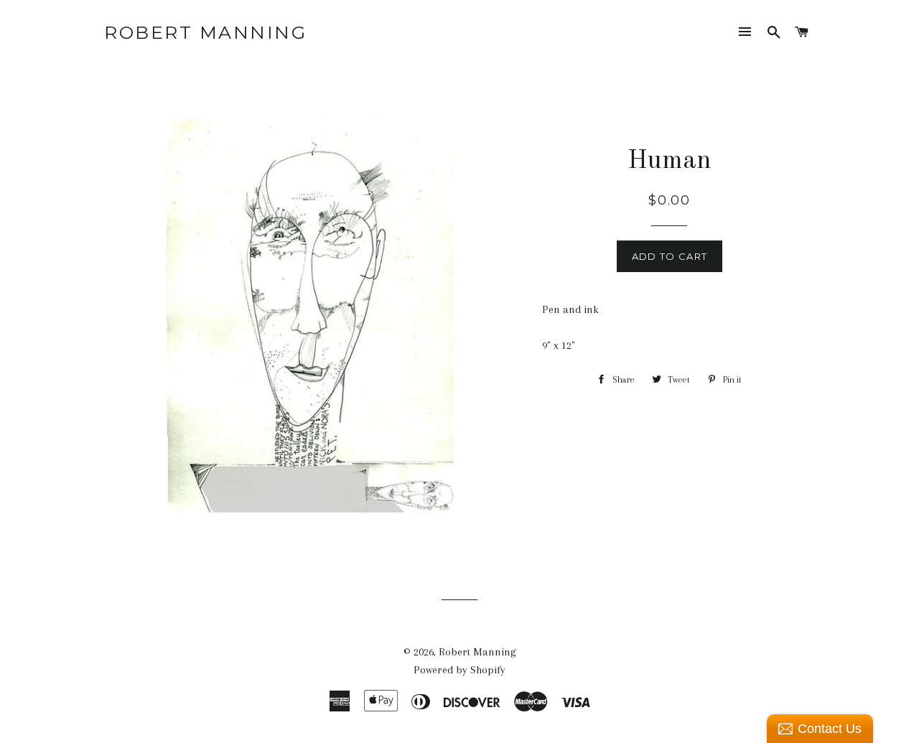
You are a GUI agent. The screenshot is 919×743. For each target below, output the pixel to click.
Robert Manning (205, 32)
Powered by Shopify (459, 669)
